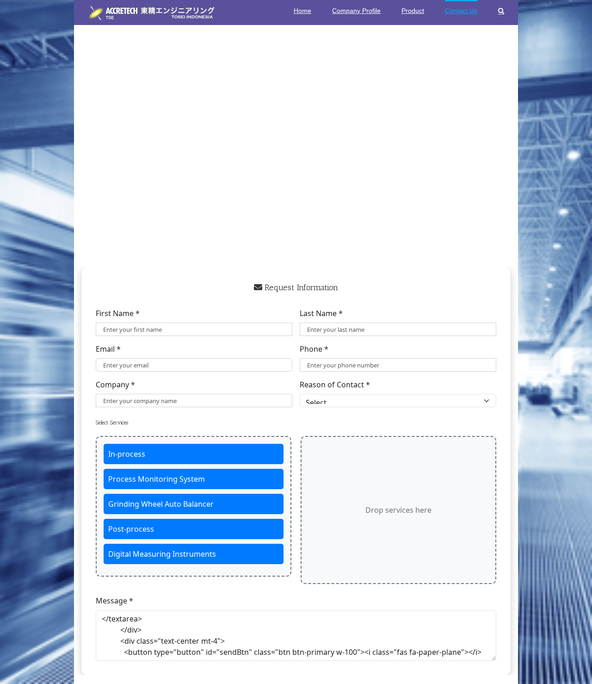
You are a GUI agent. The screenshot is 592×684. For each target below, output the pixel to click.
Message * (114, 601)
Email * (108, 349)
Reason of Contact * (335, 384)
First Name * (118, 313)
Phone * (314, 349)
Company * (115, 384)
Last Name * (321, 313)
